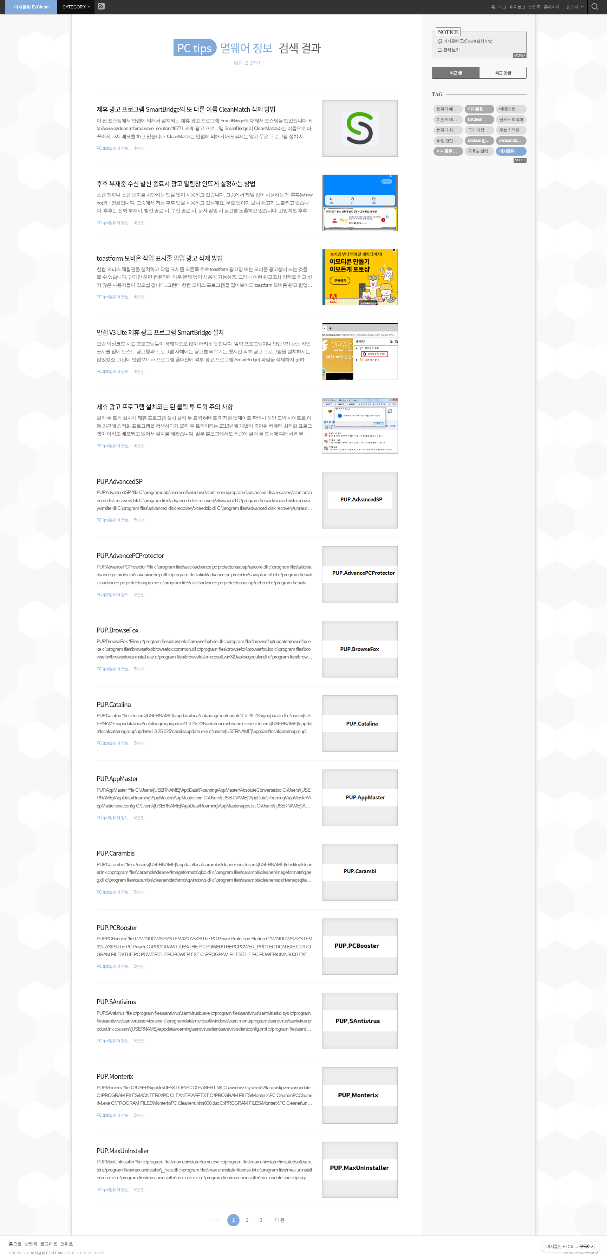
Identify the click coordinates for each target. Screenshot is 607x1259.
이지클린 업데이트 (481, 108)
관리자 (573, 7)
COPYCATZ (588, 1253)
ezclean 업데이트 (481, 140)
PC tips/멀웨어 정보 (113, 148)
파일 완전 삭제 (449, 140)
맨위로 (66, 1243)
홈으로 (15, 1243)
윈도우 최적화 (511, 119)
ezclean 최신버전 (513, 140)
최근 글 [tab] (456, 72)
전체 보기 (451, 49)
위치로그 (517, 7)
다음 (280, 1220)
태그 (502, 7)
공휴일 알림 (478, 151)
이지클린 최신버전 (450, 151)
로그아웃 (48, 1243)
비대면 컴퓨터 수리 (513, 108)
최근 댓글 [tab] (503, 72)
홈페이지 (551, 7)
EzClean (475, 119)
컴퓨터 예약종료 (450, 108)
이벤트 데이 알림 (450, 119)
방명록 (534, 7)
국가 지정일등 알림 (481, 130)
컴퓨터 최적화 (449, 130)
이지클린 (507, 151)
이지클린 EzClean (31, 7)
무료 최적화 (509, 130)
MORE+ (519, 55)
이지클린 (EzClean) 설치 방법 (467, 41)
